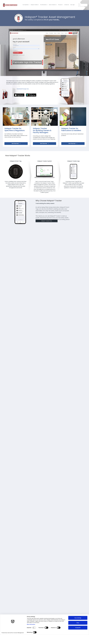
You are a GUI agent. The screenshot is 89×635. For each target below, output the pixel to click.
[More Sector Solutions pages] (56, 4)
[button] (87, 74)
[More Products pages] (62, 4)
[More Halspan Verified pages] (38, 4)
